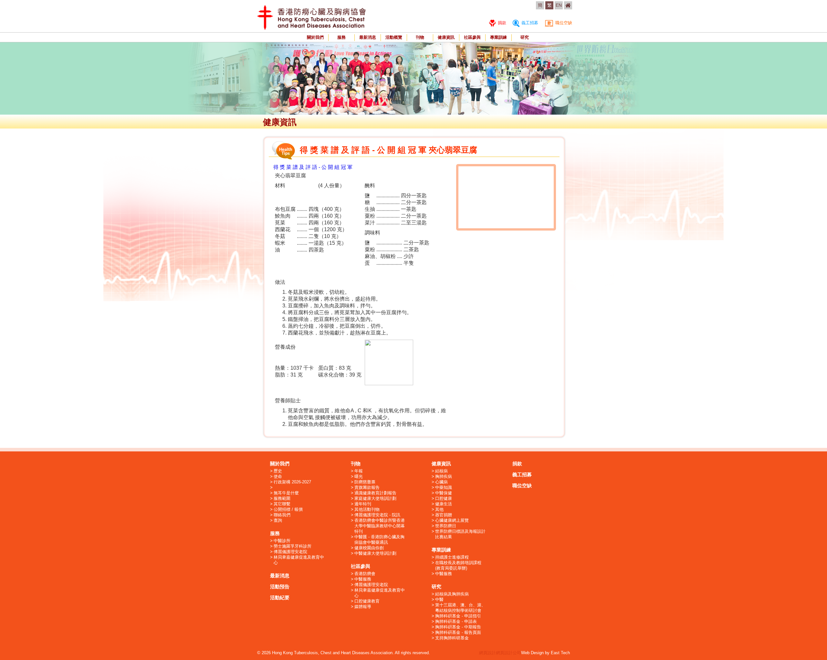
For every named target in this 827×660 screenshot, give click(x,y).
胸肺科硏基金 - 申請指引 (458, 616)
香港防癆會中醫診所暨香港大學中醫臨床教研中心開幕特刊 (379, 526)
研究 (524, 37)
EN (559, 5)
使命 (278, 476)
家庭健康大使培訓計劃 (375, 498)
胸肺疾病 (443, 476)
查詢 (278, 520)
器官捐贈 (443, 514)
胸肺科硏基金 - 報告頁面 (458, 632)
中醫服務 (362, 579)
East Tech (560, 652)
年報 (358, 471)
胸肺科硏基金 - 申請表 (456, 621)
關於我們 (315, 37)
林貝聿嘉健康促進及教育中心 (299, 560)
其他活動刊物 (367, 509)
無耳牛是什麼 (286, 492)
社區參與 (472, 37)
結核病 (441, 471)
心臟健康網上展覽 (452, 520)
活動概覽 (393, 37)
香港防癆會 (364, 573)
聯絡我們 (282, 514)
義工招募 (529, 22)
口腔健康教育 (367, 601)
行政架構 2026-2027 (292, 482)
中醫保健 (443, 492)
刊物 (420, 37)
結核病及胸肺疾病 (452, 594)
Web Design (532, 652)
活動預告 (279, 586)
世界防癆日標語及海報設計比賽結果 (460, 534)
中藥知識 (443, 487)
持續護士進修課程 (452, 557)
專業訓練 (498, 37)
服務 (341, 37)
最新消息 (367, 37)
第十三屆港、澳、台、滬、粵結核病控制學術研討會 (460, 608)
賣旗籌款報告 (367, 487)
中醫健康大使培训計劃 (375, 553)
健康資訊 (446, 37)
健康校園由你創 (369, 547)
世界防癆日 (445, 525)
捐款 (501, 22)
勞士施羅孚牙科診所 (292, 546)
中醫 (439, 599)
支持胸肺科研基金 (452, 637)
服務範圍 (282, 498)
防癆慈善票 (364, 482)
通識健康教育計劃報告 (375, 492)
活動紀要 (279, 597)
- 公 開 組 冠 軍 (334, 167)
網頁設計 (487, 652)
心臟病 (441, 482)
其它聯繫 (282, 503)
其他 (439, 509)
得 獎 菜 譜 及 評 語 (295, 167)
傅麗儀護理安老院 (290, 551)
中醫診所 (282, 540)
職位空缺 (563, 22)
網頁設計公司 (508, 652)
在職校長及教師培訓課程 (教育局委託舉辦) (458, 565)
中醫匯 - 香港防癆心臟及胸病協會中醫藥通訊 (379, 539)
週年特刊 (362, 503)
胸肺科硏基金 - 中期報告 (458, 626)
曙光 (358, 476)
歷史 (278, 471)
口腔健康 (443, 498)
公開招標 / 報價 (288, 509)
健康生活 (443, 503)
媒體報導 (362, 606)
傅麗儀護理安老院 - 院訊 (377, 514)
